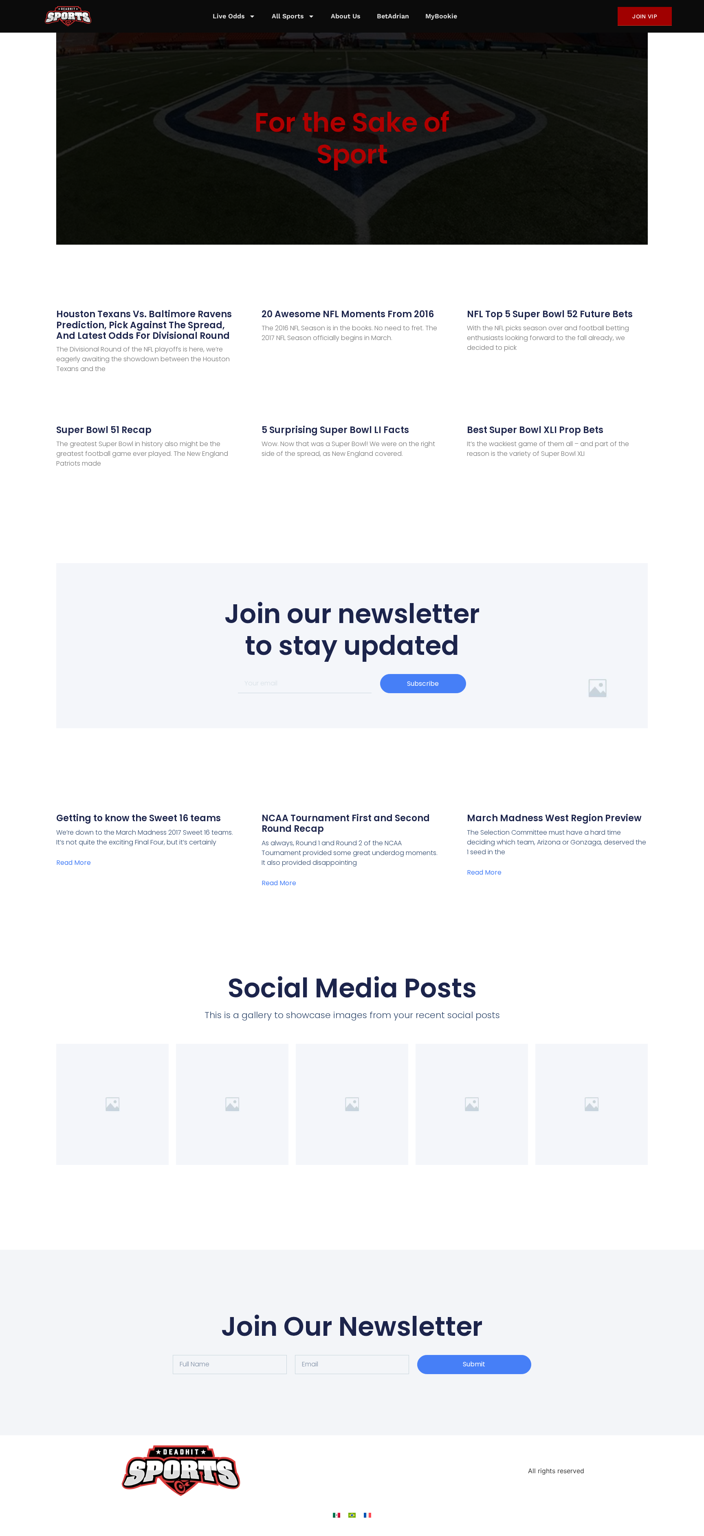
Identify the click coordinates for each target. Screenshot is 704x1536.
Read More (73, 862)
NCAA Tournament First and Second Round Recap (346, 823)
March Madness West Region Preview (554, 818)
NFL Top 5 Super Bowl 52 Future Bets (550, 314)
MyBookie (441, 16)
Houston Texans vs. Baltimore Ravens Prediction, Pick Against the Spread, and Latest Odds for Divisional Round (144, 325)
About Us (346, 16)
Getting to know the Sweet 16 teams (138, 818)
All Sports (288, 16)
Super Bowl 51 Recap (104, 430)
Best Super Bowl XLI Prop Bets (535, 430)
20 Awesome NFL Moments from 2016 (348, 314)
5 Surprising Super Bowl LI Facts (335, 430)
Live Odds (229, 16)
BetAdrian (393, 16)
